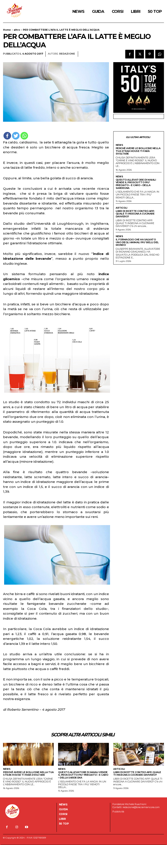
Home (7, 29)
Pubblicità (118, 811)
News (119, 145)
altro (17, 29)
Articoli (121, 208)
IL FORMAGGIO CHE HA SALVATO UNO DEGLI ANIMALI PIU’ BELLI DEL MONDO (137, 242)
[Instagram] (16, 827)
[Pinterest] (149, 54)
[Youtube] (26, 827)
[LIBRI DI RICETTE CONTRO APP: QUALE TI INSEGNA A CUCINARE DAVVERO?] (138, 754)
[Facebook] (129, 54)
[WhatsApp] (159, 54)
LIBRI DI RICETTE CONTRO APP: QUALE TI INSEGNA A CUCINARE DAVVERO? (135, 214)
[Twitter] (139, 54)
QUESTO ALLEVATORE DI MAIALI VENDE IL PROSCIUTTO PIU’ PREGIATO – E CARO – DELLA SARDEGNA (136, 184)
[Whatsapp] (24, 136)
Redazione (67, 53)
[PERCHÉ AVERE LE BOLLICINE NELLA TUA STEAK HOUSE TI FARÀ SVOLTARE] (28, 754)
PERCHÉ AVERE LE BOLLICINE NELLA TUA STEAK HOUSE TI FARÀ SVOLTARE (138, 151)
